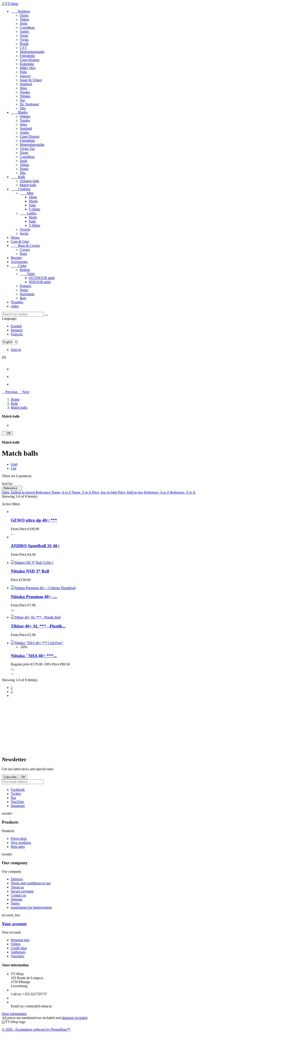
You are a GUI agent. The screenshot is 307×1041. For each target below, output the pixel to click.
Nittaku (25, 96)
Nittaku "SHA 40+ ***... (34, 655)
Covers (25, 250)
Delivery (17, 879)
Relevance (12, 488)
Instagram (18, 806)
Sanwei (25, 76)
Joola (23, 23)
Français (17, 334)
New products (21, 842)
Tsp (22, 100)
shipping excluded (74, 1018)
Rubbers (20, 11)
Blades (19, 112)
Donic (24, 15)
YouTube (17, 802)
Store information (14, 1014)
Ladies (28, 213)
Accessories (19, 262)
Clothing (20, 189)
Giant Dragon (29, 60)
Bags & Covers (25, 245)
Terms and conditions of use (31, 883)
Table (27, 274)
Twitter (16, 794)
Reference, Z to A (183, 492)
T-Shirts (34, 209)
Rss (13, 798)
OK (7, 433)
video (15, 306)
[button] (10, 392)
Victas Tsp (27, 149)
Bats (23, 298)
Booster (16, 258)
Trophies (17, 302)
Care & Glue (20, 241)
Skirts (33, 217)
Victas (24, 40)
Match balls (28, 185)
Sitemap (16, 899)
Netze (24, 290)
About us (17, 887)
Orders (15, 944)
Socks (24, 233)
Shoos (15, 237)
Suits (32, 205)
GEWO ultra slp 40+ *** (34, 520)
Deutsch (16, 330)
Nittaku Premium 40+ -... (34, 596)
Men (26, 193)
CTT (23, 48)
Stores (15, 903)
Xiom (24, 35)
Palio (23, 72)
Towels (25, 229)
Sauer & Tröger (31, 80)
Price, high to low (131, 492)
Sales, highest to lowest (19, 492)
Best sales (18, 847)
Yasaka (25, 92)
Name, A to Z (61, 492)
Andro (24, 31)
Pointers (25, 286)
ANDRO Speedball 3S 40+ (35, 545)
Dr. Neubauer (29, 104)
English (16, 326)
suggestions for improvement (31, 907)
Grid (14, 464)
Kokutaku (27, 64)
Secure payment (22, 891)
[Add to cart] (12, 610)
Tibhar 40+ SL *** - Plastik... (38, 626)
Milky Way (28, 68)
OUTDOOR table (42, 278)
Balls (18, 177)
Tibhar (24, 19)
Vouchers (17, 956)
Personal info (20, 940)
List (13, 468)
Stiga (23, 88)
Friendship (27, 56)
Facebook (18, 790)
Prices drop (19, 838)
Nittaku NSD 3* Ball (30, 571)
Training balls (29, 181)
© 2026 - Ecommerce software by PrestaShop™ (36, 1029)
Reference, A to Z (157, 492)
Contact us (18, 895)
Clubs (18, 266)
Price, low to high (105, 492)
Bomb (24, 44)
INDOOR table (40, 282)
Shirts (33, 197)
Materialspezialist (32, 52)
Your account (14, 923)
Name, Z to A (82, 492)
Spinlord (26, 84)
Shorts (33, 201)
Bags (23, 254)
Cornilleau (27, 27)
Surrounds (27, 294)
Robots (25, 270)
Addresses (18, 952)
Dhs (23, 108)
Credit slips (19, 948)
